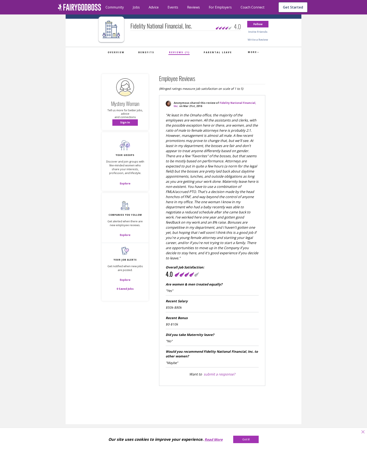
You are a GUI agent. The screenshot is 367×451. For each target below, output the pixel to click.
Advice (154, 7)
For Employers (220, 7)
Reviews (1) (179, 52)
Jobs (136, 7)
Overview (116, 52)
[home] (79, 7)
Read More (214, 439)
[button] (257, 24)
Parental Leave (218, 52)
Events (173, 7)
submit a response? (219, 374)
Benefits (146, 52)
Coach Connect (252, 7)
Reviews (193, 7)
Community (115, 7)
